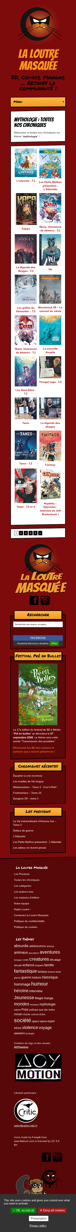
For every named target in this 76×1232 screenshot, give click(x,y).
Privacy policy (38, 1225)
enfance (28, 965)
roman (18, 1014)
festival (51, 972)
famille (49, 965)
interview (35, 991)
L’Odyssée (19, 836)
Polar (25, 1009)
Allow (54, 643)
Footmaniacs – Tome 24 (27, 792)
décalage (55, 959)
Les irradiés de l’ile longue (28, 781)
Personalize (38, 1218)
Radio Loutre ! (22, 909)
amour (50, 946)
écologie (30, 1033)
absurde (21, 946)
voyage (45, 1027)
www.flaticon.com (24, 1141)
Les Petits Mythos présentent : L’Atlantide (37, 841)
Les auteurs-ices (23, 891)
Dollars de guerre (23, 830)
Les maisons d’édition (26, 897)
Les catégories (22, 885)
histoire (36, 977)
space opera (39, 1021)
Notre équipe (21, 903)
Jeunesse (24, 997)
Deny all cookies (53, 1210)
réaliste (26, 1014)
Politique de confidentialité (29, 921)
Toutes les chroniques (26, 879)
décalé (18, 965)
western (19, 1033)
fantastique (25, 971)
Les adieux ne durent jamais (29, 847)
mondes (21, 1004)
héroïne (21, 990)
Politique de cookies (25, 927)
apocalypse (34, 953)
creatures (39, 959)
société (22, 1020)
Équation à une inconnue (27, 775)
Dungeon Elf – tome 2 (26, 798)
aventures (50, 952)
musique (34, 1004)
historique (50, 977)
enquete (39, 965)
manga (48, 998)
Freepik (36, 1137)
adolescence (37, 946)
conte (26, 959)
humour (39, 984)
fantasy (42, 971)
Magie (39, 998)
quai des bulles (47, 1009)
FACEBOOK (38, 637)
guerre (26, 977)
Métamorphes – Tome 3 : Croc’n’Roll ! (35, 787)
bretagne (18, 960)
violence (30, 1027)
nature (17, 1009)
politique (33, 1010)
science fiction (38, 1014)
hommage (22, 984)
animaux (21, 952)
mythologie (47, 1004)
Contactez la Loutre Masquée (31, 915)
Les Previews (22, 874)
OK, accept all (24, 1210)
